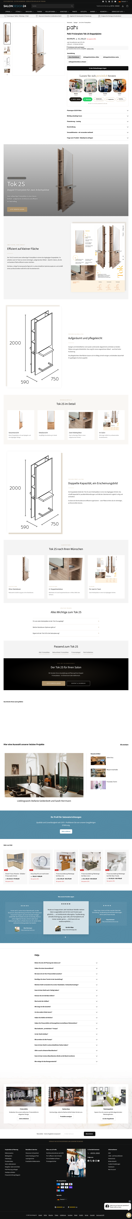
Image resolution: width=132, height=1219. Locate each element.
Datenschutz (111, 1159)
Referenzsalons (9, 1153)
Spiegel (8, 12)
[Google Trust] (59, 1207)
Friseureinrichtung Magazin (12, 1175)
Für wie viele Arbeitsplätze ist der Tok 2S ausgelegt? (48, 621)
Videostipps (8, 1159)
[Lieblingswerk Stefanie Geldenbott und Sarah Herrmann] (44, 775)
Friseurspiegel (76, 652)
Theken (39, 12)
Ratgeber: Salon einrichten (12, 1167)
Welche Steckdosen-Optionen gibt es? (44, 627)
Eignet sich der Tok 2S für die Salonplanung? (46, 633)
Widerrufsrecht (112, 1161)
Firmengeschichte (51, 1161)
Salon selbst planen (10, 1164)
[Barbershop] (66, 1096)
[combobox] (52, 6)
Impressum (111, 1167)
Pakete (74, 12)
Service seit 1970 (117, 12)
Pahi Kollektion (88, 652)
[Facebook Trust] (72, 1207)
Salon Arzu (110, 758)
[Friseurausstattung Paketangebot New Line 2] (91, 867)
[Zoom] (38, 49)
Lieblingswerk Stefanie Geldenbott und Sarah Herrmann (44, 801)
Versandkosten (73, 42)
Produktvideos (9, 1161)
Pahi (11, 845)
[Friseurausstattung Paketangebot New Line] (66, 867)
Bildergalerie (8, 1156)
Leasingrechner (30, 1159)
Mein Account (112, 1169)
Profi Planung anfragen (11, 1169)
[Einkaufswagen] (127, 6)
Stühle (18, 12)
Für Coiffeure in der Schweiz (54, 1156)
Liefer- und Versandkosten (115, 1156)
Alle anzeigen (124, 745)
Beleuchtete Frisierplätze (61, 652)
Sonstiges (63, 12)
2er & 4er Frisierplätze (85, 22)
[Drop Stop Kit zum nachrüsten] (40, 866)
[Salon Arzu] (98, 761)
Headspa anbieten (10, 1172)
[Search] (72, 6)
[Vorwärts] (7, 74)
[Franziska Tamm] (98, 785)
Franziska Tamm (112, 782)
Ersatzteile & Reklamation (33, 1161)
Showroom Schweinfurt (32, 1153)
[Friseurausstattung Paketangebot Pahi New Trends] (116, 867)
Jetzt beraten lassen (17, 209)
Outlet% (84, 12)
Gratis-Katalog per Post (32, 1156)
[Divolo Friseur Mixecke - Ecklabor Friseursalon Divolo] (15, 867)
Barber (92, 12)
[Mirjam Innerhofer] (98, 773)
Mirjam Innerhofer (112, 770)
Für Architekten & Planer (53, 1159)
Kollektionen (50, 12)
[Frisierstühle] (23, 1096)
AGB (109, 1153)
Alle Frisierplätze (44, 652)
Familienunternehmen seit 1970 (54, 1153)
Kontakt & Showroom (78, 683)
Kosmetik (103, 12)
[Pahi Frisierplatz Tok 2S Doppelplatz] (13, 721)
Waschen (29, 12)
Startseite (69, 22)
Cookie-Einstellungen (114, 1164)
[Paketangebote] (108, 1096)
